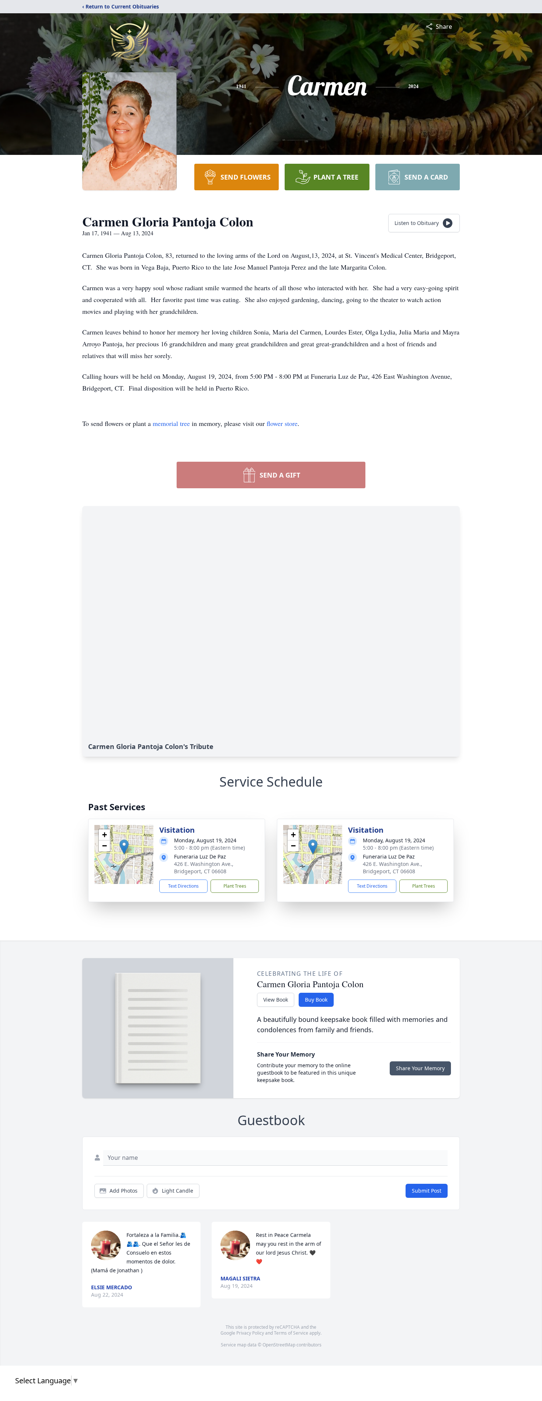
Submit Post (426, 1190)
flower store (282, 423)
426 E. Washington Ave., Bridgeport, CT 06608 (203, 867)
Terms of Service (291, 1333)
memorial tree (171, 423)
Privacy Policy (250, 1333)
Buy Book (316, 999)
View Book (275, 999)
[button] (124, 846)
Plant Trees (234, 886)
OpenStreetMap (279, 1345)
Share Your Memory (420, 1068)
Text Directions (183, 886)
